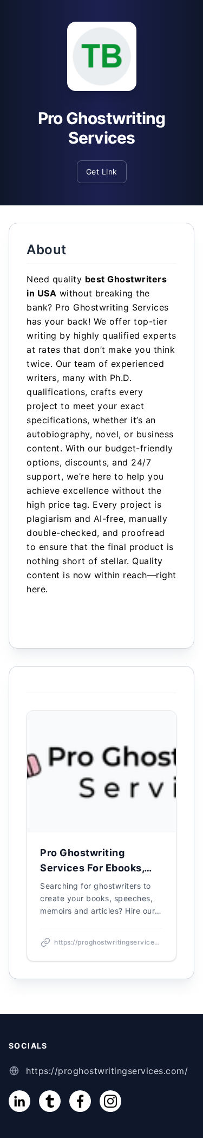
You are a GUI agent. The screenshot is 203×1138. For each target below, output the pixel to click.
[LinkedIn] (19, 1101)
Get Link (101, 171)
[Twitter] (50, 1101)
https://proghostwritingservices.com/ (107, 1070)
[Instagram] (110, 1101)
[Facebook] (80, 1101)
